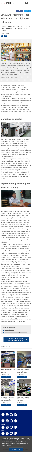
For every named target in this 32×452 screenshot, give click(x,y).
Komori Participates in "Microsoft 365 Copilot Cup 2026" (23, 399)
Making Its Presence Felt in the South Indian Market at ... (8, 371)
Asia (2, 35)
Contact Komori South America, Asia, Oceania (15, 339)
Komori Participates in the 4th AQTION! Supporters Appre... (23, 371)
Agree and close (16, 449)
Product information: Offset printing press (16, 332)
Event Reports (4, 376)
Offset (5, 35)
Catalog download (9, 330)
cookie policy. (5, 445)
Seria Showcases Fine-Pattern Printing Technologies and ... (7, 399)
